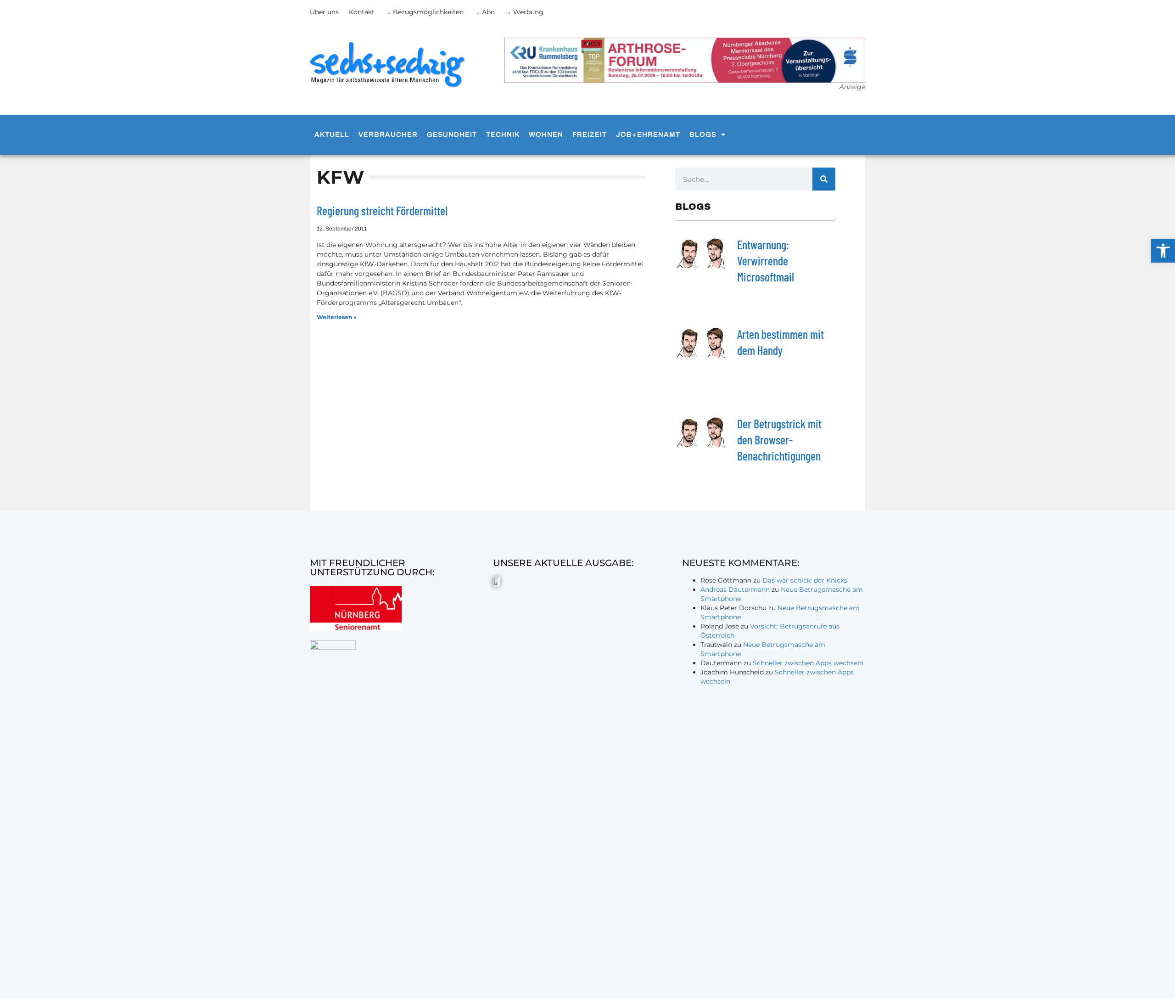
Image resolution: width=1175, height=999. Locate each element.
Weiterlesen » (337, 317)
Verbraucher (388, 134)
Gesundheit (452, 134)
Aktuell (331, 134)
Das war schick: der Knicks (804, 580)
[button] (1163, 251)
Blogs (702, 134)
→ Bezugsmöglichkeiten (424, 12)
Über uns (324, 12)
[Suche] (823, 179)
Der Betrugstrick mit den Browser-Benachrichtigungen (779, 439)
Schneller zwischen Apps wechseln (808, 663)
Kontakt (362, 12)
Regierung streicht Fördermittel (382, 210)
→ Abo (484, 12)
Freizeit (589, 134)
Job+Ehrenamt (648, 134)
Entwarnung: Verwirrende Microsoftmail (765, 260)
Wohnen (546, 134)
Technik (503, 134)
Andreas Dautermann (735, 589)
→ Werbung (524, 12)
